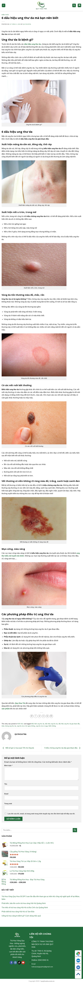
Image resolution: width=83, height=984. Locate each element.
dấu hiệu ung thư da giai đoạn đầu (69, 724)
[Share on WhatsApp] (32, 716)
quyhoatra (27, 24)
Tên (5, 784)
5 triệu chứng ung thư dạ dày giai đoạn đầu (61, 748)
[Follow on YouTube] (23, 962)
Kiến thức (5, 14)
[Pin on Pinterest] (47, 716)
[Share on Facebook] (35, 716)
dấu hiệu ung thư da (51, 724)
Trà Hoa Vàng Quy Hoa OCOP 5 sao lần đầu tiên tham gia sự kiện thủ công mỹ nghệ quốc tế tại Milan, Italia (41, 898)
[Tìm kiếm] (74, 5)
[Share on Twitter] (39, 716)
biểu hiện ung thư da (37, 724)
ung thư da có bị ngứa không (26, 726)
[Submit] (75, 830)
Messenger (78, 970)
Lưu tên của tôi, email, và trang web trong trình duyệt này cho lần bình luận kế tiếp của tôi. (41, 814)
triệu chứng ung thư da (9, 726)
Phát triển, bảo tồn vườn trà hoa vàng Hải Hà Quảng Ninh (24, 903)
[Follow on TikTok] (19, 962)
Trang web (8, 803)
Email (6, 794)
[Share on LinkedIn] (51, 716)
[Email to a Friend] (43, 716)
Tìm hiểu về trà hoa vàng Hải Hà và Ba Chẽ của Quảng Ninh (25, 907)
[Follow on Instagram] (15, 962)
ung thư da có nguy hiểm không (46, 726)
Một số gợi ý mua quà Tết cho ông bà (19, 748)
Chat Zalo (78, 963)
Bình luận (8, 765)
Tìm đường (78, 956)
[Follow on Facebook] (11, 962)
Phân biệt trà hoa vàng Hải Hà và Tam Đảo (18, 912)
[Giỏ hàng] (79, 5)
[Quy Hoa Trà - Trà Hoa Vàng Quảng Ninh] (41, 5)
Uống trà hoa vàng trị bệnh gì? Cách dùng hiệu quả (21, 916)
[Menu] (3, 5)
